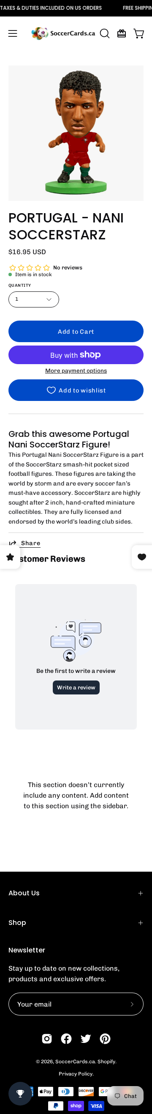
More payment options (76, 370)
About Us (24, 893)
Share (31, 543)
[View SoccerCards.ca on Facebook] (66, 1038)
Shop (17, 922)
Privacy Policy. (76, 1074)
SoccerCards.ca (75, 1062)
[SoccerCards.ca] (63, 33)
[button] (104, 33)
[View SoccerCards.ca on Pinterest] (105, 1038)
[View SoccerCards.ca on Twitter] (85, 1038)
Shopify (106, 1062)
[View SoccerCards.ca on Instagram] (47, 1038)
